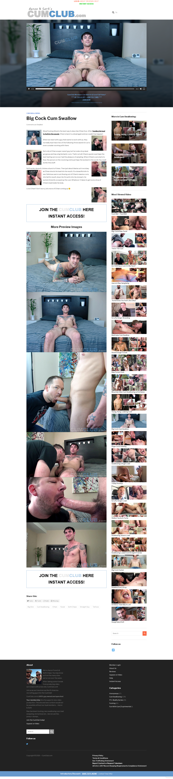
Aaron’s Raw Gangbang (120, 283)
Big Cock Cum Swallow (120, 429)
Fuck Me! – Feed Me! (119, 214)
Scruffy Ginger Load (119, 501)
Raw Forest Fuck (118, 372)
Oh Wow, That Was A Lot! (121, 605)
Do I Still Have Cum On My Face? (124, 266)
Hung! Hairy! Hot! (118, 622)
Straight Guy (85, 607)
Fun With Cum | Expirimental (120, 707)
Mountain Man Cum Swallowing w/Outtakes (125, 178)
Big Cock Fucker (118, 570)
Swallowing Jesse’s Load (121, 535)
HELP (96, 1)
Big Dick (31, 607)
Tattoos (96, 607)
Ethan (55, 607)
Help (111, 678)
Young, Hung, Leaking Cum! (127, 134)
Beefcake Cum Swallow (120, 335)
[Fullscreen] (144, 89)
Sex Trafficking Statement (103, 761)
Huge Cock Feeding (119, 446)
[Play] (29, 89)
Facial (62, 607)
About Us (112, 668)
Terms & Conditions (100, 758)
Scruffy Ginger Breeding (121, 318)
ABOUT (83, 1)
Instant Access (115, 681)
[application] (86, 57)
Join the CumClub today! (35, 720)
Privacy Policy (97, 756)
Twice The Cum (117, 249)
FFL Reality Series (116, 700)
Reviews (112, 672)
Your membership (33, 700)
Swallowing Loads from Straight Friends (127, 553)
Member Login (115, 665)
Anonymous (113, 693)
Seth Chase (72, 607)
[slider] (85, 88)
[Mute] (141, 89)
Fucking (112, 703)
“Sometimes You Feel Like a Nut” (124, 301)
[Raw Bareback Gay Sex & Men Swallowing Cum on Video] (56, 12)
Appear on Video (32, 724)
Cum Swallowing (33, 113)
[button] (86, 57)
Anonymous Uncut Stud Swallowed (125, 155)
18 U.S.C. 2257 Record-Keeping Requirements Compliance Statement (119, 766)
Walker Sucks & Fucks (120, 518)
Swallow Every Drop (119, 587)
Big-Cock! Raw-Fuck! (119, 231)
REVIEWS (90, 1)
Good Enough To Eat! (119, 353)
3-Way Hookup (117, 483)
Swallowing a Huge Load (121, 464)
